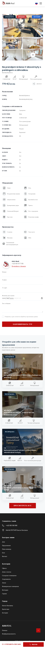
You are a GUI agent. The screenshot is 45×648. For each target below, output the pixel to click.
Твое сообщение (6, 303)
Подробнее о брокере (19, 266)
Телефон (4, 280)
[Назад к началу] (38, 630)
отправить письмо (12, 644)
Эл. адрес (4, 287)
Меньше (4, 272)
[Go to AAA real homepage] (8, 3)
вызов (34, 644)
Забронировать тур (22, 324)
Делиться (39, 84)
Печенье (4, 630)
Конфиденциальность (9, 634)
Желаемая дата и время (8, 295)
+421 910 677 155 (17, 264)
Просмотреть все (23, 505)
